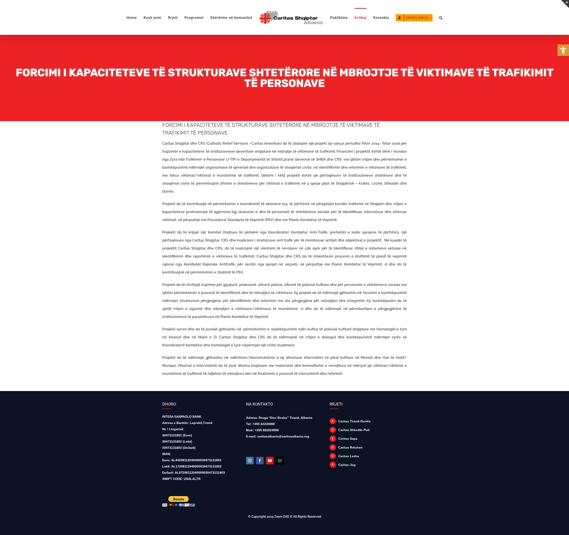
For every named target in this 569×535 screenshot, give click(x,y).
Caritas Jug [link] (347, 465)
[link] (563, 50)
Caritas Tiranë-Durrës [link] (354, 421)
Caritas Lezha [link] (348, 456)
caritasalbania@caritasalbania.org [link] (283, 436)
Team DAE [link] (281, 516)
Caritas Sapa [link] (347, 438)
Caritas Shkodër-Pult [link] (354, 430)
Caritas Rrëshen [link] (350, 447)
